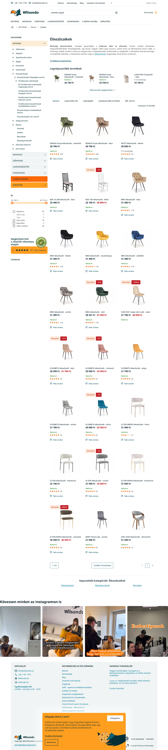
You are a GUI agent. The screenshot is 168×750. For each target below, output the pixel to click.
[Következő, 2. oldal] (147, 565)
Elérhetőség (72, 3)
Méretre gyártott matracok (73, 711)
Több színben (30, 226)
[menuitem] (15, 21)
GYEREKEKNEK (19, 173)
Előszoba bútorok (23, 144)
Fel (55, 565)
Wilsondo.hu (23, 678)
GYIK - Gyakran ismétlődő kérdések (77, 687)
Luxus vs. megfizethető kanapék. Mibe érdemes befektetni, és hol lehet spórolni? (130, 682)
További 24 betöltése (102, 565)
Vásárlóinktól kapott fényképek (75, 704)
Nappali (19, 53)
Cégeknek (66, 684)
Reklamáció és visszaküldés (73, 697)
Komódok (20, 65)
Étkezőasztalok (67, 585)
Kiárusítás (30, 220)
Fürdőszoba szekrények (28, 81)
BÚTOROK (17, 43)
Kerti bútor (20, 149)
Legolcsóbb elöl (71, 101)
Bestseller (30, 223)
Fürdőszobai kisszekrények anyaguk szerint (29, 92)
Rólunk (61, 3)
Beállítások (51, 742)
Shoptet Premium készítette (142, 745)
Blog (82, 3)
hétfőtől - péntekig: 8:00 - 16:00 (28, 687)
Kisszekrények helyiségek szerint (31, 77)
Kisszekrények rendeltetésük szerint (29, 111)
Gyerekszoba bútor (24, 57)
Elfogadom (115, 718)
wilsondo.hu (23, 682)
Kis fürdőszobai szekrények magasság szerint (29, 85)
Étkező (18, 125)
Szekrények (20, 70)
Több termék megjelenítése (101, 90)
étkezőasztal (100, 54)
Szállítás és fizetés (69, 691)
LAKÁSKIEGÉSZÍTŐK (21, 167)
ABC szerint (130, 101)
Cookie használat (117, 688)
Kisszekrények (22, 74)
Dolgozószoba (22, 121)
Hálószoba (20, 49)
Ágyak (18, 61)
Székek (20, 132)
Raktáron (30, 211)
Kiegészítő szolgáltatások (72, 694)
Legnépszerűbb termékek (109, 101)
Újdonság (30, 214)
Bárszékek (21, 136)
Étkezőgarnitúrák (24, 140)
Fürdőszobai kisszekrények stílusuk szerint (29, 98)
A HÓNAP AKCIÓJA (20, 179)
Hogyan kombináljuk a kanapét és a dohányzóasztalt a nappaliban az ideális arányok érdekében (130, 673)
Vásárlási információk (96, 3)
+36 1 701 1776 (24, 674)
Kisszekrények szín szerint (28, 116)
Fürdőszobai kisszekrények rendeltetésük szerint (29, 105)
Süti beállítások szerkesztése (25, 745)
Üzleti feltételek (68, 701)
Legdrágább (88, 101)
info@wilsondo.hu (26, 671)
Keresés (116, 12)
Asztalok (20, 128)
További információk (53, 736)
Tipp (30, 217)
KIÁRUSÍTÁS (18, 185)
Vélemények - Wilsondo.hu (73, 707)
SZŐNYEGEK (18, 160)
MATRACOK (17, 154)
